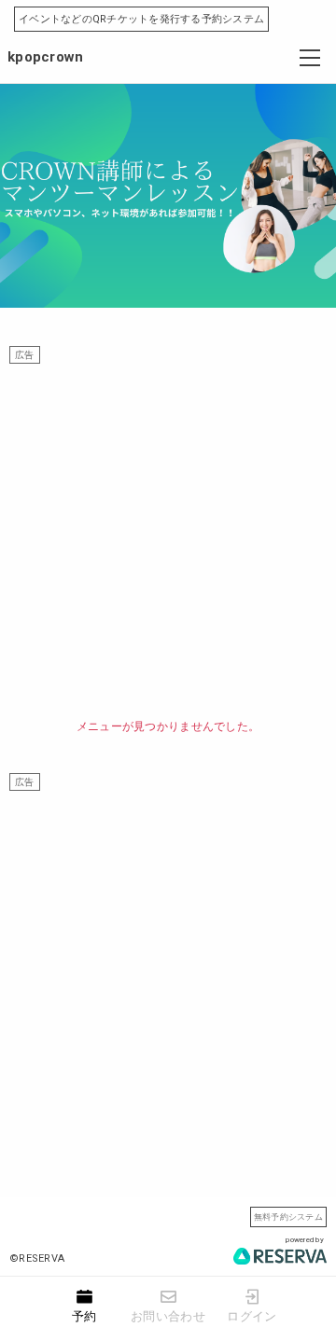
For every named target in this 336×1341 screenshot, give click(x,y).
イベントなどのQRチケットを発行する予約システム (141, 19)
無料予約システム (288, 1216)
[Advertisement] (168, 531)
